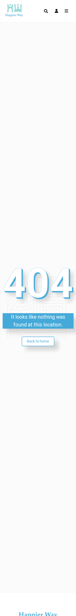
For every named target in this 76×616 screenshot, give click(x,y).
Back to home (38, 341)
